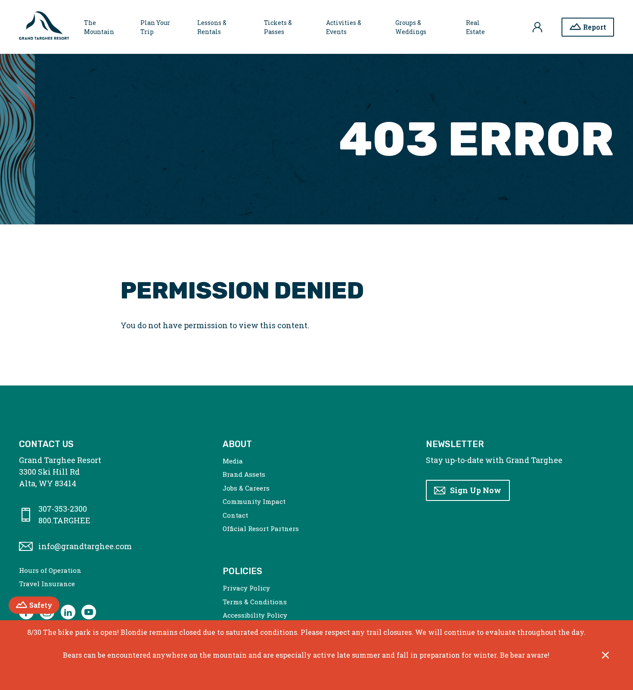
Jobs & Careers (246, 488)
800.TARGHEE (64, 520)
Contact (235, 515)
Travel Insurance (47, 583)
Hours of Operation (50, 570)
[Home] (44, 27)
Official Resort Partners (261, 528)
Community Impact (254, 501)
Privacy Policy (246, 588)
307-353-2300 (62, 509)
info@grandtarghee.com (85, 546)
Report (594, 26)
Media (233, 461)
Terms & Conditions (255, 601)
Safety (44, 604)
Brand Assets (244, 474)
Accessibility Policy (255, 615)
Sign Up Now (475, 490)
